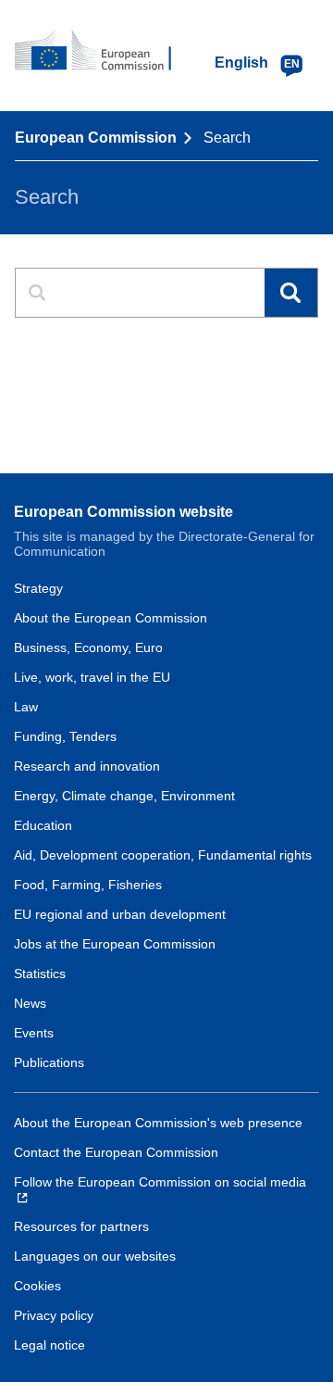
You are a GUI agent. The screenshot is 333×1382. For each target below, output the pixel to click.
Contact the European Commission (116, 1152)
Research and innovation (87, 766)
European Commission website (123, 512)
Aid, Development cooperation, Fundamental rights (163, 855)
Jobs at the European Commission (115, 943)
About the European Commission (110, 617)
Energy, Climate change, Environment (124, 795)
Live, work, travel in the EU (92, 677)
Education (43, 825)
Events (34, 1032)
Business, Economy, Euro (88, 647)
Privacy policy (53, 1315)
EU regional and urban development (120, 914)
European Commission (96, 137)
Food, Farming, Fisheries (88, 884)
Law (26, 706)
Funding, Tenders (65, 736)
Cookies (37, 1285)
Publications (49, 1062)
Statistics (40, 973)
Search (291, 293)
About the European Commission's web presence (158, 1122)
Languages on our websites (95, 1256)
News (30, 1003)
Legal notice (49, 1345)
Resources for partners (81, 1226)
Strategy (38, 588)
